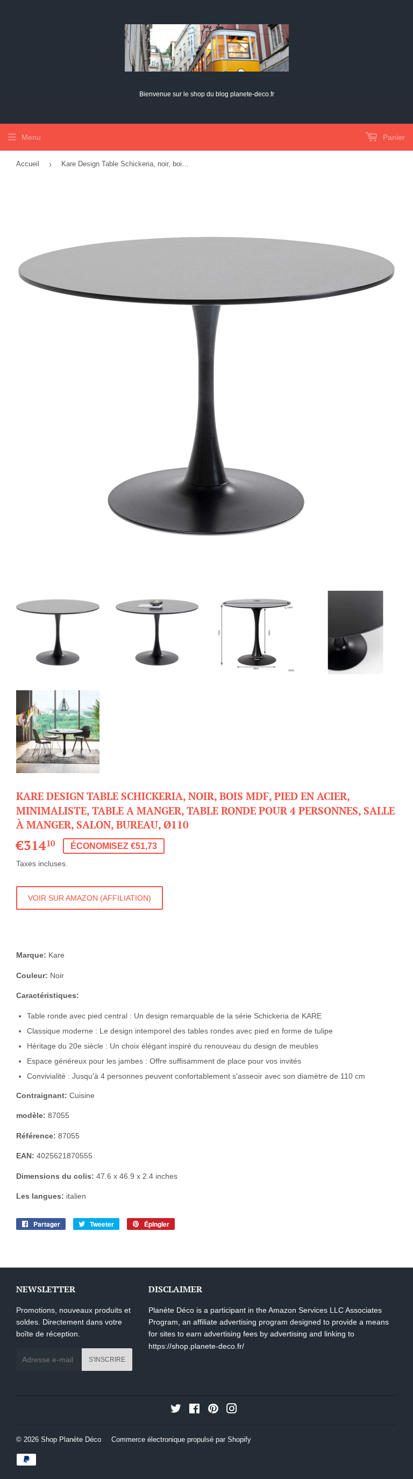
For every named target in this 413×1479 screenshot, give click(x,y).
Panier (393, 137)
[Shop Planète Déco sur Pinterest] (213, 1410)
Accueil (27, 164)
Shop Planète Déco (71, 1439)
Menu (31, 137)
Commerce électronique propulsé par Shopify (181, 1439)
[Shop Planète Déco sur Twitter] (175, 1410)
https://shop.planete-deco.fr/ (196, 1346)
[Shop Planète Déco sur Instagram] (231, 1410)
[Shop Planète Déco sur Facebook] (194, 1410)
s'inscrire (107, 1359)
